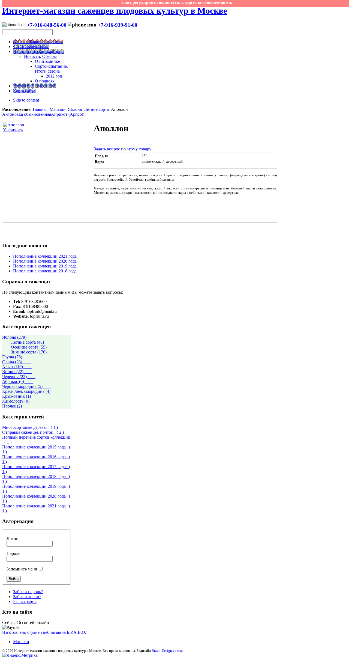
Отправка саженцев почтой (33, 432)
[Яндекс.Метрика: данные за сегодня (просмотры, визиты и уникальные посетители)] (20, 655)
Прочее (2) (16, 406)
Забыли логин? (27, 596)
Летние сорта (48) (32, 342)
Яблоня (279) (18, 337)
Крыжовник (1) (21, 396)
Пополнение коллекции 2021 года (45, 256)
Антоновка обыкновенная (26, 114)
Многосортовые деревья (30, 427)
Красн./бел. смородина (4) (30, 391)
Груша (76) (16, 357)
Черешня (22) (18, 376)
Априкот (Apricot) (67, 114)
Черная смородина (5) (26, 386)
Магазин (58, 109)
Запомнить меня (22, 569)
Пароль (13, 553)
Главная (40, 109)
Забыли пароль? (28, 591)
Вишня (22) (17, 371)
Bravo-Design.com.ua (167, 651)
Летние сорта (96, 109)
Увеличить (13, 129)
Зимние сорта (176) (33, 352)
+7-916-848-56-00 (47, 25)
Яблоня (75, 109)
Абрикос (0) (17, 381)
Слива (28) (16, 361)
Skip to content (26, 100)
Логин (13, 538)
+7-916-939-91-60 (117, 25)
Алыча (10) (17, 366)
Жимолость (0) (20, 401)
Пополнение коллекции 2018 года (45, 271)
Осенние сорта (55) (33, 347)
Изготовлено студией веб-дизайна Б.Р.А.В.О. (44, 632)
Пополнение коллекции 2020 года (45, 261)
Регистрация (25, 601)
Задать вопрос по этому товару (122, 149)
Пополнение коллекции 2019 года (45, 266)
